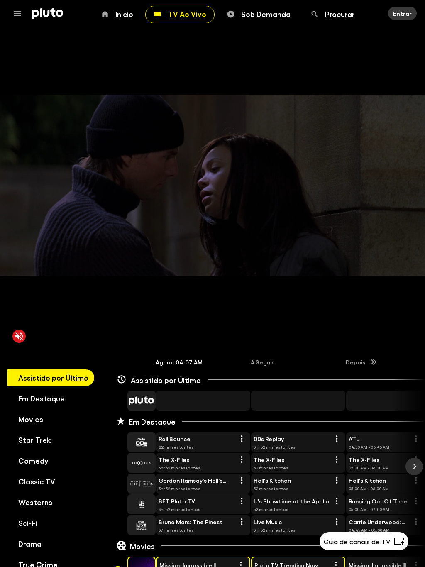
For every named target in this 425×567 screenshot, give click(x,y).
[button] (132, 401)
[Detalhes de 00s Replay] (336, 439)
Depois (355, 362)
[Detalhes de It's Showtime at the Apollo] (336, 501)
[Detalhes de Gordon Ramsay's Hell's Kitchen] (241, 480)
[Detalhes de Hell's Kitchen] (336, 480)
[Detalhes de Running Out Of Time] (416, 501)
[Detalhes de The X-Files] (241, 460)
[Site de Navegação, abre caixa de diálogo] (20, 13)
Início (124, 13)
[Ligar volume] (19, 336)
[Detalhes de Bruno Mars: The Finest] (241, 522)
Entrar (402, 13)
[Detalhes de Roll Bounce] (241, 439)
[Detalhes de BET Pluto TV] (241, 501)
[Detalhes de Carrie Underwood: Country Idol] (416, 522)
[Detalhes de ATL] (416, 439)
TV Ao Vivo (187, 13)
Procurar (340, 13)
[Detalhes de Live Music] (336, 522)
